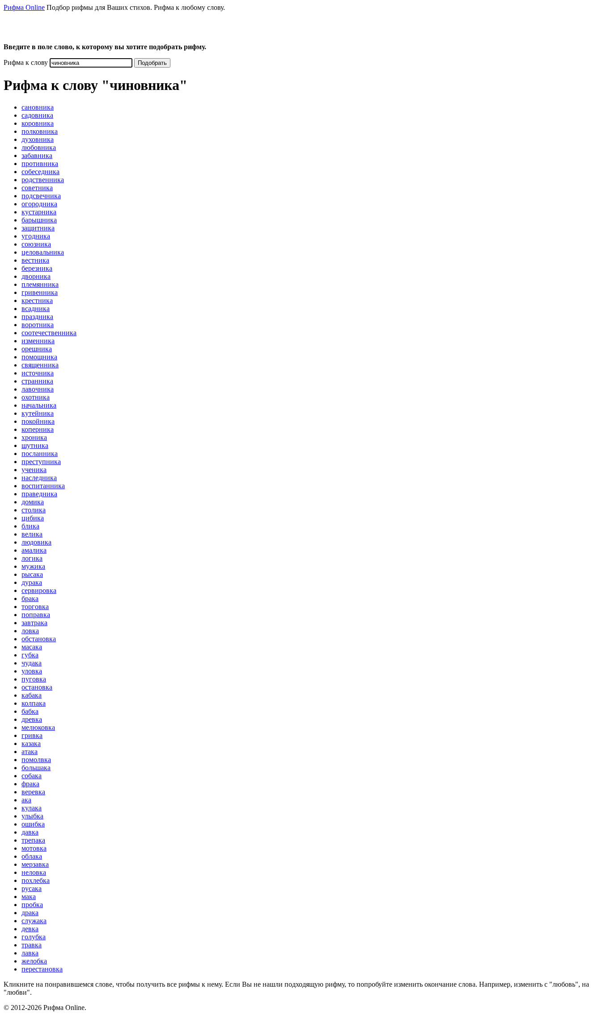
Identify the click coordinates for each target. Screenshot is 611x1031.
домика (32, 502)
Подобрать (152, 63)
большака (36, 767)
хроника (34, 437)
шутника (34, 445)
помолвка (36, 759)
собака (31, 776)
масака (31, 647)
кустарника (38, 212)
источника (37, 373)
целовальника (42, 252)
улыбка (32, 816)
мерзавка (35, 864)
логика (31, 558)
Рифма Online (24, 7)
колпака (33, 703)
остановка (36, 687)
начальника (38, 405)
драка (29, 912)
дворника (36, 276)
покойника (38, 421)
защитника (38, 228)
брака (29, 598)
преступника (41, 461)
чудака (31, 663)
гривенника (39, 292)
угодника (35, 236)
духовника (37, 139)
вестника (35, 260)
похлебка (35, 880)
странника (37, 381)
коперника (37, 429)
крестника (37, 300)
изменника (38, 341)
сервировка (38, 590)
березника (36, 268)
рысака (32, 574)
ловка (30, 631)
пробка (32, 904)
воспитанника (43, 486)
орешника (36, 349)
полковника (39, 131)
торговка (35, 606)
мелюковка (38, 727)
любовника (38, 147)
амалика (34, 550)
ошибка (33, 824)
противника (39, 163)
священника (40, 365)
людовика (36, 542)
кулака (31, 808)
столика (33, 510)
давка (29, 832)
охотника (35, 397)
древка (31, 719)
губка (29, 655)
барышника (39, 220)
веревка (33, 792)
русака (31, 888)
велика (31, 534)
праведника (39, 494)
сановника (37, 107)
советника (37, 188)
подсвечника (41, 196)
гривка (31, 735)
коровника (37, 123)
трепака (33, 840)
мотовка (34, 848)
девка (29, 929)
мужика (33, 566)
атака (29, 751)
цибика (32, 518)
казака (31, 743)
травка (31, 945)
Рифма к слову (26, 62)
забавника (36, 155)
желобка (34, 961)
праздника (37, 316)
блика (30, 526)
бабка (29, 711)
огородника (39, 204)
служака (34, 920)
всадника (35, 308)
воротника (37, 324)
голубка (33, 937)
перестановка (42, 969)
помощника (39, 357)
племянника (40, 284)
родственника (42, 179)
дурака (31, 582)
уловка (31, 671)
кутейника (37, 413)
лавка (29, 953)
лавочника (37, 389)
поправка (35, 614)
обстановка (38, 639)
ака (26, 800)
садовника (37, 115)
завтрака (34, 622)
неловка (33, 872)
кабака (31, 695)
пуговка (33, 679)
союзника (36, 244)
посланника (39, 453)
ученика (34, 469)
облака (31, 856)
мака (28, 896)
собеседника (40, 171)
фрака (30, 784)
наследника (39, 477)
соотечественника (48, 333)
